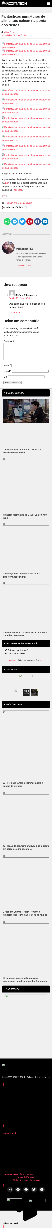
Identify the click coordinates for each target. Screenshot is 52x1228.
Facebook (17, 190)
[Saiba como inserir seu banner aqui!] (17, 692)
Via (4, 195)
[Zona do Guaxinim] (34, 692)
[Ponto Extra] (26, 692)
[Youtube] (42, 1190)
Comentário (9, 341)
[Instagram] (10, 1190)
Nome (7, 365)
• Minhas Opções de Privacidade (26, 1180)
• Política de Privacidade (26, 1177)
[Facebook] (18, 1190)
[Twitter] (34, 1190)
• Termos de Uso (26, 1174)
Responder (14, 312)
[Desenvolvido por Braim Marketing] (37, 1201)
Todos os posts (24, 265)
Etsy (7, 183)
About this (12, 660)
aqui (41, 660)
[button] (7, 221)
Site (5, 377)
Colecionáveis (25, 203)
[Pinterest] (26, 1190)
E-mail (7, 371)
